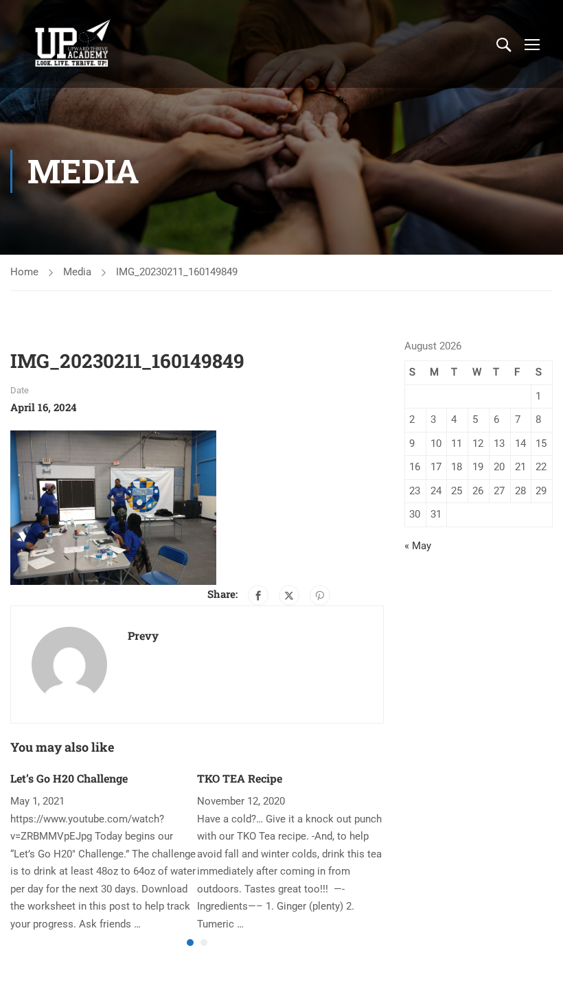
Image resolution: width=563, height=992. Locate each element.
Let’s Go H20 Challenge (69, 778)
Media (77, 272)
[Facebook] (258, 595)
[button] (190, 942)
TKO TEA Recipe (239, 778)
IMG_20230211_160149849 (177, 272)
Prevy (143, 635)
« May (417, 546)
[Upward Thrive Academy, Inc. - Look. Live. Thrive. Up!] (73, 43)
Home (24, 272)
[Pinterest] (320, 595)
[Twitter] (289, 595)
